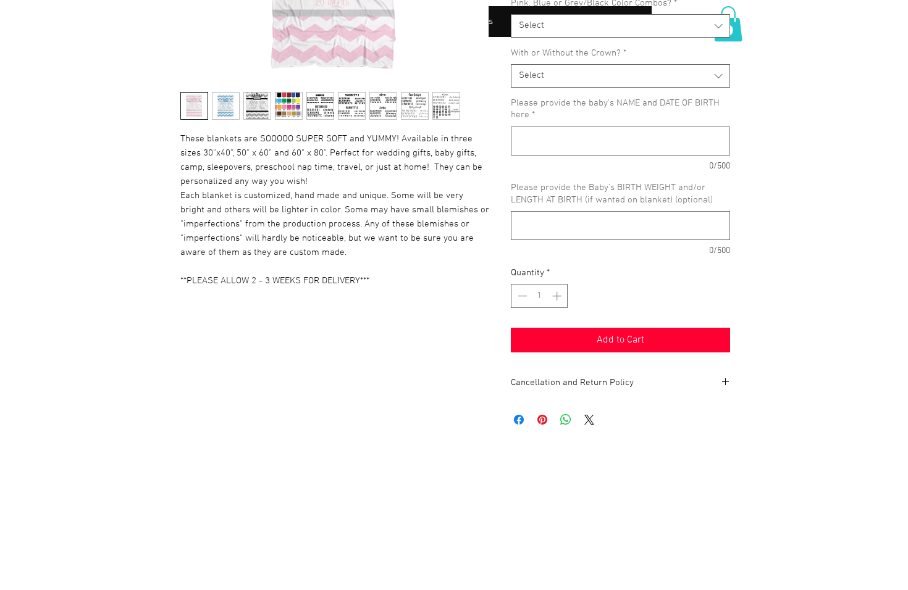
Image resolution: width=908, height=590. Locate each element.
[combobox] (620, 26)
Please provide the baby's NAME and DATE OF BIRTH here (615, 109)
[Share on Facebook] (518, 419)
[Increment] (558, 296)
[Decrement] (521, 296)
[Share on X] (589, 419)
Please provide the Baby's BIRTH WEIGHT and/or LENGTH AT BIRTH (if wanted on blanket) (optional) (612, 194)
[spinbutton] (539, 296)
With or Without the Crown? (568, 53)
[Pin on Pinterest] (542, 419)
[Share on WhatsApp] (565, 419)
